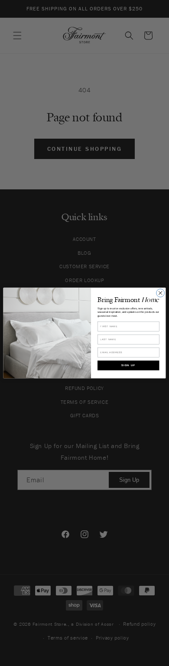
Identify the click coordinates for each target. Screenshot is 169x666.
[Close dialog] (160, 293)
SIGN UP (128, 365)
